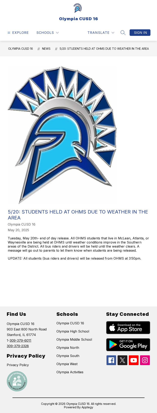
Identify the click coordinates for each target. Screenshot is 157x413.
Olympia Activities (69, 372)
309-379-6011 (20, 340)
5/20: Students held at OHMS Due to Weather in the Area (104, 48)
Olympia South (67, 356)
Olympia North (67, 348)
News (46, 48)
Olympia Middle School (74, 339)
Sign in (140, 33)
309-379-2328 (18, 346)
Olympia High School (72, 331)
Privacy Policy (18, 365)
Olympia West (66, 364)
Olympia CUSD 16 (20, 48)
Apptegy (87, 407)
